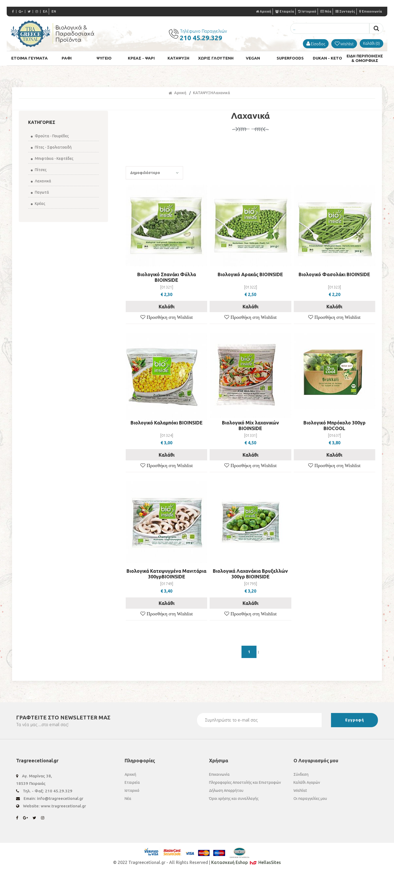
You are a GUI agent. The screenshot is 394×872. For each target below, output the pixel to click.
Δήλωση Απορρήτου (226, 790)
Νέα (328, 11)
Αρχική (265, 11)
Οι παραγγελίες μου (310, 798)
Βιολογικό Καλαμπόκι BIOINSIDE (167, 422)
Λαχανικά (42, 181)
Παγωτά (41, 192)
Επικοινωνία (372, 11)
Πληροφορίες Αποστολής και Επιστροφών (245, 782)
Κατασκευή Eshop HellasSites (246, 862)
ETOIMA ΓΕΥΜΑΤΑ (29, 58)
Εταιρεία (287, 11)
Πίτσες (40, 170)
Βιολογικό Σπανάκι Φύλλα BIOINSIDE (166, 277)
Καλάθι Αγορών (306, 782)
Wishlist (300, 790)
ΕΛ (45, 11)
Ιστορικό (309, 11)
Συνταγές (347, 11)
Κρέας (39, 203)
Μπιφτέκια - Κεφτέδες (53, 158)
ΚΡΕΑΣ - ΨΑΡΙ (141, 58)
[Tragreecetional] (52, 45)
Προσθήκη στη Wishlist (169, 317)
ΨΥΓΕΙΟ (103, 58)
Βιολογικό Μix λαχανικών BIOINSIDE (250, 425)
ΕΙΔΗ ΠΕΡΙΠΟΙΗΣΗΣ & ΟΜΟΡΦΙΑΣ (365, 58)
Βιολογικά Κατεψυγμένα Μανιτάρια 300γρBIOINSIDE (166, 573)
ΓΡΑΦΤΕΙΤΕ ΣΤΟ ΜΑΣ (63, 717)
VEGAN (253, 58)
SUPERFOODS (290, 58)
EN (53, 11)
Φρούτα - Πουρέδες (51, 136)
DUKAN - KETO (327, 58)
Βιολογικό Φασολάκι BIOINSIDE (334, 274)
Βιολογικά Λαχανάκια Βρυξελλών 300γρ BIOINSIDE (250, 573)
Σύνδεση (300, 774)
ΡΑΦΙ (67, 58)
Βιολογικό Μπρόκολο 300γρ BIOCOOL (334, 425)
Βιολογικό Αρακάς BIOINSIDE (250, 274)
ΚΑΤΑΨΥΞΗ (178, 58)
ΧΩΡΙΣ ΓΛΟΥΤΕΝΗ (215, 58)
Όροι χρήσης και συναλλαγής (234, 798)
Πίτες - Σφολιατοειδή (53, 147)
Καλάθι (166, 306)
